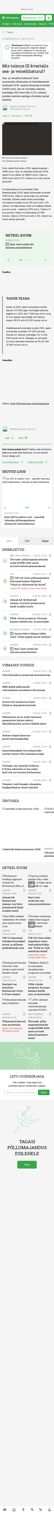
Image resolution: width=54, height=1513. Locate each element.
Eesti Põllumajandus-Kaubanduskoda (29, 403)
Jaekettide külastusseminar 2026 (21, 849)
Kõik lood (17, 23)
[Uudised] (14, 1509)
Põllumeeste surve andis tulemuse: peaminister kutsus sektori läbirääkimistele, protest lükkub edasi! (24, 720)
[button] (20, 1092)
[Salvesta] (50, 555)
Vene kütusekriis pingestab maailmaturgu (26, 675)
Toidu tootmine (35, 462)
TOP (12, 574)
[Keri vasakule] (8, 260)
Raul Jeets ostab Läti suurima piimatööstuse (39, 900)
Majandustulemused (21, 629)
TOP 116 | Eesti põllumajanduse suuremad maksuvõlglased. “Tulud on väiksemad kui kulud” (29, 581)
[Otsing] (32, 1509)
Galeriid (42, 23)
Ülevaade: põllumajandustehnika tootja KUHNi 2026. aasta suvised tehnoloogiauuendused (29, 563)
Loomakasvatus (10, 462)
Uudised (14, 596)
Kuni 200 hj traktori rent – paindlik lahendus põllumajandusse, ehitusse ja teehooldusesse (24, 520)
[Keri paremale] (45, 260)
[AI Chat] (41, 1509)
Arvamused (30, 23)
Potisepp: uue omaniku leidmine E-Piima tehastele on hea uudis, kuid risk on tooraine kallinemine (21, 769)
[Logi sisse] (49, 1509)
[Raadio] (23, 1509)
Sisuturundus (22, 555)
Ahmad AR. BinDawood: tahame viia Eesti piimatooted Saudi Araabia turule (27, 603)
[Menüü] (4, 1509)
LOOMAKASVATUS (10, 39)
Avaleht (6, 23)
